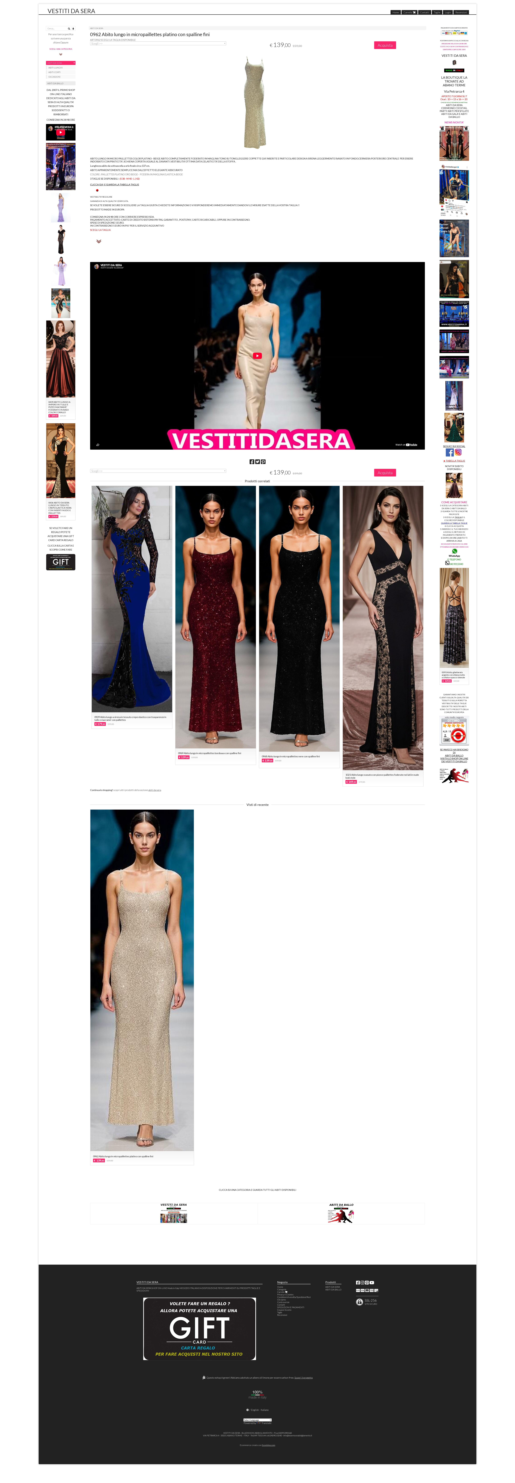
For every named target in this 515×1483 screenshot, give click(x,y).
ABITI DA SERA (96, 28)
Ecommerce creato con (257, 1445)
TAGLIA (458, 517)
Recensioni (461, 12)
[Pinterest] (367, 1283)
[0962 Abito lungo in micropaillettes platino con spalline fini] (257, 104)
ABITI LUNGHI (55, 67)
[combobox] (158, 43)
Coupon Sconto (284, 1310)
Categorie (281, 1289)
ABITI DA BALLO (55, 83)
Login (448, 12)
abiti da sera (154, 790)
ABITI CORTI (54, 72)
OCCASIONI (54, 76)
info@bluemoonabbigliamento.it (297, 1435)
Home (396, 12)
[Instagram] (362, 1283)
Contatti (424, 12)
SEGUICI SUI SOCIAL (454, 446)
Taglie (437, 12)
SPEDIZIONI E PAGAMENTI (290, 1307)
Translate (266, 1423)
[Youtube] (371, 1283)
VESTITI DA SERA (71, 10)
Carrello (408, 12)
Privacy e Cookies (285, 1294)
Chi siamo (281, 1299)
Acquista (385, 45)
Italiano (265, 1409)
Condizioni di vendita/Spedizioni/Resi (294, 1297)
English (255, 1409)
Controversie (283, 1302)
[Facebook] (358, 1283)
